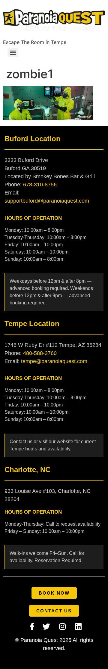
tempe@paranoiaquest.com (54, 361)
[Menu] (13, 52)
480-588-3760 (40, 353)
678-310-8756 (40, 185)
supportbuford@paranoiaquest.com (46, 201)
